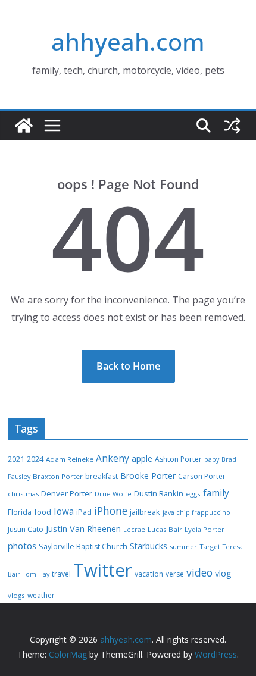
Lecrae (134, 529)
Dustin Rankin (158, 493)
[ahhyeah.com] (24, 125)
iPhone (110, 510)
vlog (223, 573)
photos (22, 546)
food (42, 511)
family (216, 493)
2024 (35, 458)
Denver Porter (66, 493)
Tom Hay (36, 574)
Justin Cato (25, 529)
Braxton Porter (58, 476)
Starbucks (148, 546)
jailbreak (145, 511)
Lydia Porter (204, 529)
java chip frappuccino (196, 512)
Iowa (64, 511)
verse (175, 574)
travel (61, 574)
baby (211, 459)
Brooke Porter (148, 475)
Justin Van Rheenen (83, 528)
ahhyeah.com (128, 41)
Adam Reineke (69, 459)
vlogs (16, 595)
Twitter (102, 570)
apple (142, 458)
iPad (84, 512)
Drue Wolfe (113, 493)
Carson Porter (202, 476)
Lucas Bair (165, 529)
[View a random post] (232, 125)
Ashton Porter (178, 459)
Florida (20, 512)
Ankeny (112, 458)
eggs (193, 493)
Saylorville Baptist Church (83, 547)
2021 (16, 459)
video (199, 572)
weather (41, 595)
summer (183, 546)
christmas (23, 493)
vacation (149, 574)
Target (209, 546)
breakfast (101, 476)
